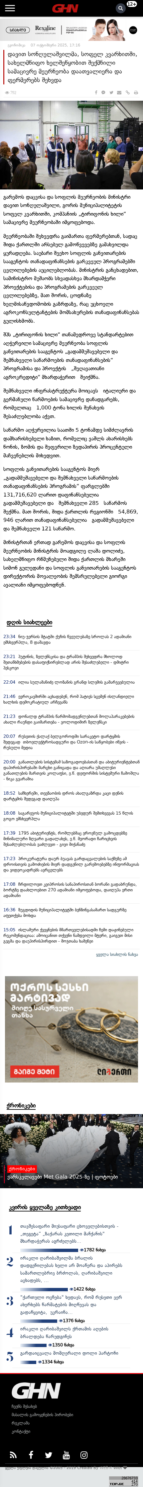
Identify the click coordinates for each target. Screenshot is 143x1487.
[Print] (136, 92)
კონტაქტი (21, 1431)
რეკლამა (21, 1423)
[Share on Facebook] (96, 92)
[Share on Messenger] (103, 92)
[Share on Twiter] (111, 92)
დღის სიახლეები (29, 622)
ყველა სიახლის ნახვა (117, 954)
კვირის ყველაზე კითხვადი (45, 1207)
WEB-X (106, 1467)
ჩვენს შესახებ (24, 1406)
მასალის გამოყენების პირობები (42, 1414)
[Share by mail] (119, 92)
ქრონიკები (21, 1105)
